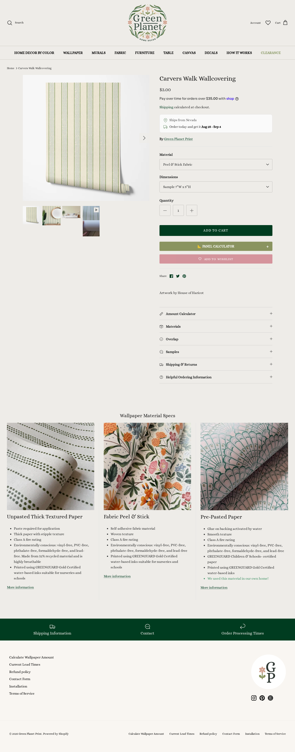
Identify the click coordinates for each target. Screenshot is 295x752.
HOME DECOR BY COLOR (34, 53)
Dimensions (168, 177)
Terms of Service (22, 693)
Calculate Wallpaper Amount (31, 657)
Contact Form (19, 679)
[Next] (144, 138)
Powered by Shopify (56, 733)
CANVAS (189, 53)
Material (166, 155)
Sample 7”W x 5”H (177, 187)
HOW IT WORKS (239, 53)
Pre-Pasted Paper (221, 517)
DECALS (211, 53)
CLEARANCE (271, 53)
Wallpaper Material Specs (147, 415)
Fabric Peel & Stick (126, 517)
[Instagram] (254, 698)
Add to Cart (215, 230)
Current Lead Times (24, 664)
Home (10, 68)
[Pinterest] (262, 698)
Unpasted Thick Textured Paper (45, 517)
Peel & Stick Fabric (177, 164)
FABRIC (120, 53)
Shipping (166, 107)
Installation (18, 686)
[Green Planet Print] (147, 23)
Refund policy (20, 672)
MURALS (99, 53)
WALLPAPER (73, 53)
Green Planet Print (178, 139)
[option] (86, 138)
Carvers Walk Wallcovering (34, 68)
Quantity (166, 200)
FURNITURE (144, 53)
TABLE (168, 53)
